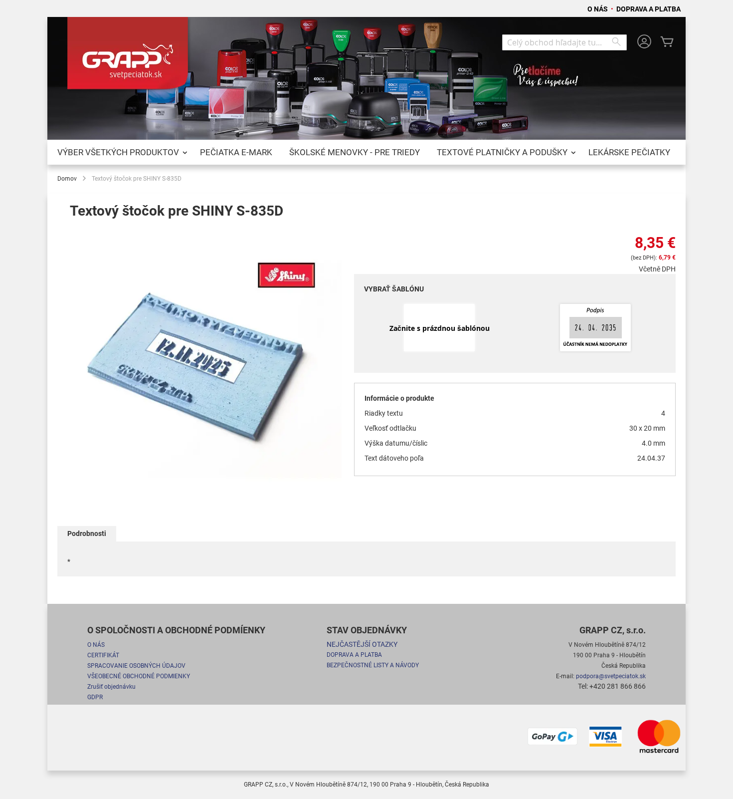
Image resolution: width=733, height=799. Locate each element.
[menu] (366, 152)
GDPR (95, 697)
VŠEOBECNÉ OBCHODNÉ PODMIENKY (138, 676)
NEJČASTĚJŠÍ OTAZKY (362, 644)
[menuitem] (120, 152)
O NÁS (598, 9)
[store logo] (129, 57)
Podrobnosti (86, 533)
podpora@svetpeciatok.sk (611, 676)
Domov (67, 178)
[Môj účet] (644, 42)
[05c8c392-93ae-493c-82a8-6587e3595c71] (595, 328)
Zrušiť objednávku (111, 686)
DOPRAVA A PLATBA (648, 9)
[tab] (86, 533)
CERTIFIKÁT (103, 655)
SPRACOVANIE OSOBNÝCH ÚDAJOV (136, 665)
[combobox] (564, 42)
